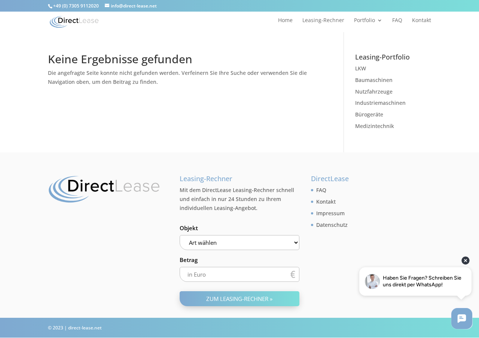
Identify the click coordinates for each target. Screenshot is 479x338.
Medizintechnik (374, 126)
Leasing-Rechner (323, 21)
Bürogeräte (369, 114)
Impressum (330, 213)
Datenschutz (332, 224)
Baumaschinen (374, 79)
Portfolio (364, 21)
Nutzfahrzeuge (374, 91)
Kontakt (421, 21)
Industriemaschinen (380, 102)
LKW (360, 68)
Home (285, 21)
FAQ (397, 21)
